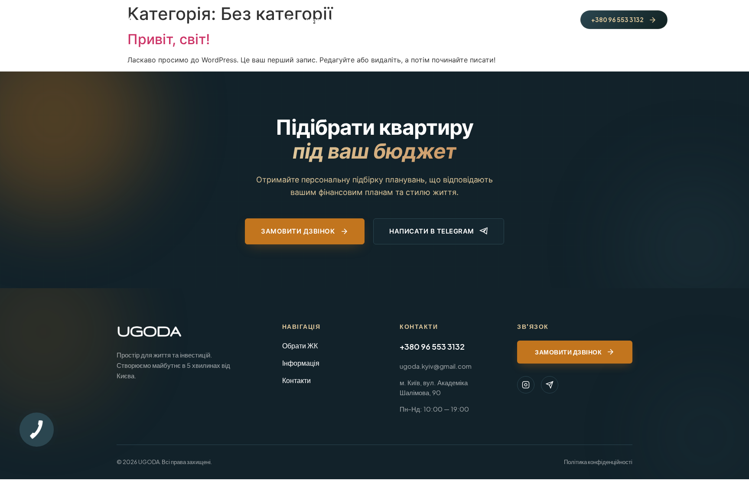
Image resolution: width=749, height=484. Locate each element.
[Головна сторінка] (108, 20)
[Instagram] (525, 384)
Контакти (296, 380)
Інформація (300, 362)
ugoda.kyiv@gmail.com (436, 366)
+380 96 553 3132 (432, 346)
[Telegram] (549, 384)
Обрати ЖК (300, 345)
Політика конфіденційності (598, 461)
